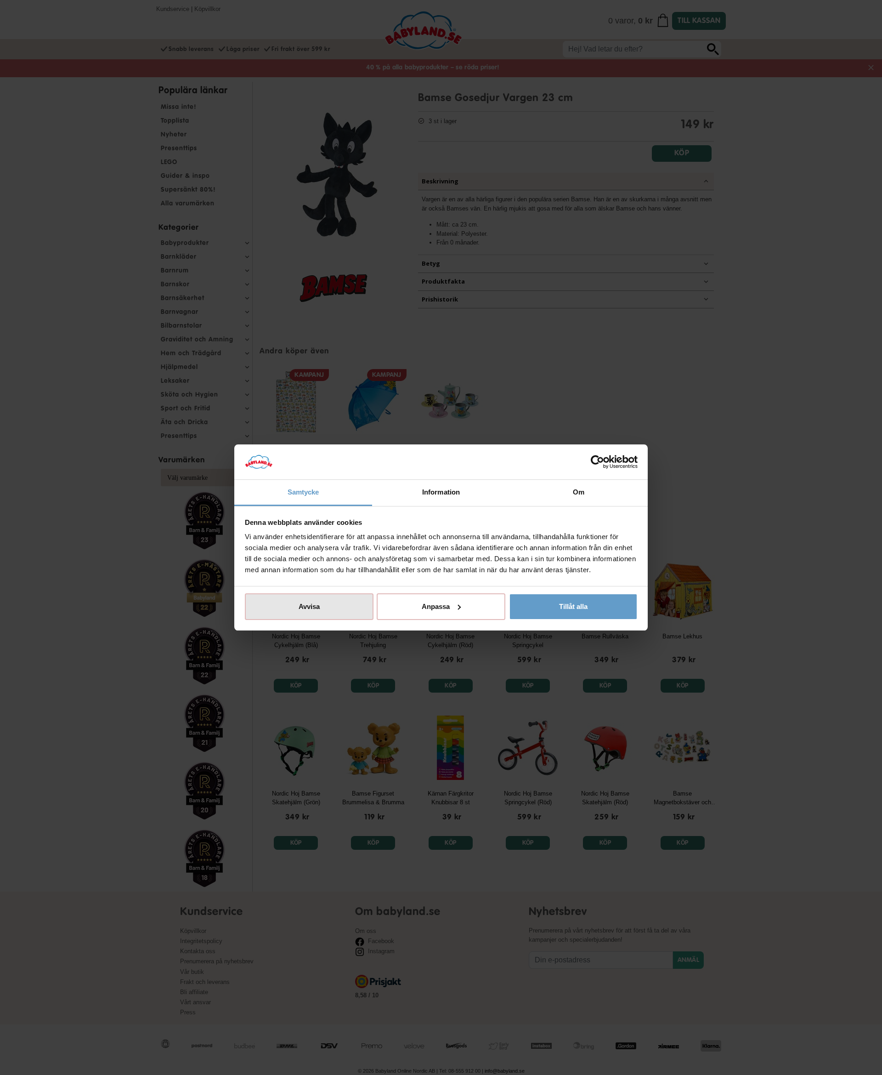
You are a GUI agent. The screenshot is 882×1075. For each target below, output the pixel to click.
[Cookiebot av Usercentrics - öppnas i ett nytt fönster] (597, 462)
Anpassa (436, 606)
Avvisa (309, 606)
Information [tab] (441, 492)
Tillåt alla (573, 606)
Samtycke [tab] (303, 492)
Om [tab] (578, 492)
